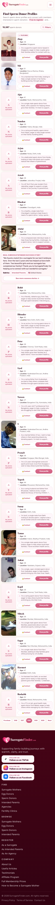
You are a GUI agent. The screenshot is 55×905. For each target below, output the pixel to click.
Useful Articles (9, 868)
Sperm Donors (9, 798)
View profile (43, 57)
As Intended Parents (12, 849)
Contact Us (39, 900)
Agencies (6, 806)
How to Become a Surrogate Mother (20, 885)
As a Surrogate (9, 845)
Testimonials (8, 872)
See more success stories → (27, 278)
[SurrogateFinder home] (23, 5)
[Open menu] (50, 5)
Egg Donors (8, 794)
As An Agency (9, 853)
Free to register (36, 20)
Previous (7, 720)
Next (50, 720)
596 (15, 720)
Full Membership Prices (14, 881)
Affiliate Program (10, 877)
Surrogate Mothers (11, 789)
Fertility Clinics (9, 811)
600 (42, 720)
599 (36, 720)
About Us (6, 864)
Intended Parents (11, 802)
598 (29, 720)
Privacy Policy (8, 900)
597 (22, 720)
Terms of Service (25, 900)
